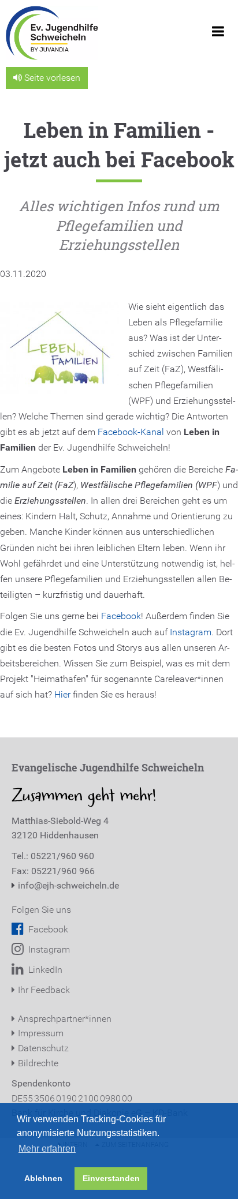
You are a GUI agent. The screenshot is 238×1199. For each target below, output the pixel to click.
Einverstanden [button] (111, 1178)
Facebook (121, 615)
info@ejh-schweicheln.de (68, 885)
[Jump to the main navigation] (218, 34)
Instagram (190, 632)
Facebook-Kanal (131, 431)
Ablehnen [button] (43, 1178)
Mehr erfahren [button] (47, 1148)
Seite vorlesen (51, 77)
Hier (62, 694)
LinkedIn (44, 969)
